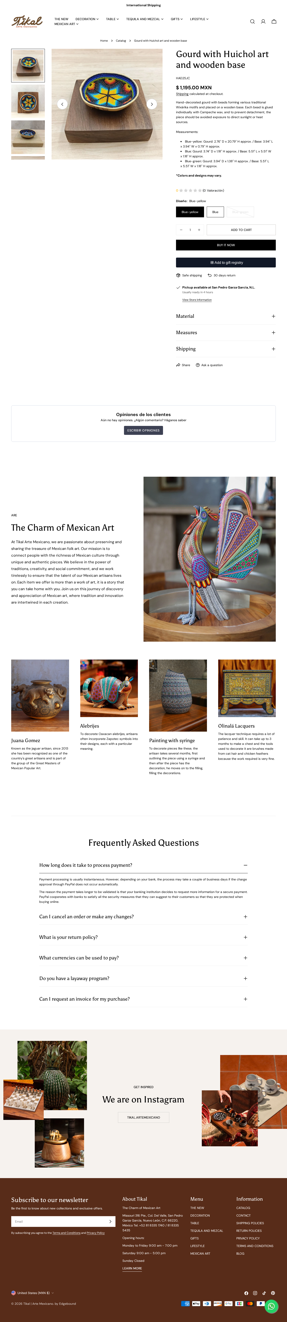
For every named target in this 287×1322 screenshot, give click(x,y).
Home (104, 41)
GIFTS (194, 1238)
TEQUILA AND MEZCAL (206, 1231)
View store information (197, 300)
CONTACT (243, 1215)
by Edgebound (65, 1304)
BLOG (240, 1254)
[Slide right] (151, 104)
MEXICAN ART (200, 1254)
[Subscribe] (110, 1221)
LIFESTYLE (197, 1246)
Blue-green (243, 213)
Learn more (132, 1268)
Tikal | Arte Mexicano (38, 1304)
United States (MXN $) (33, 1293)
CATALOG (243, 1208)
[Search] (252, 21)
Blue (215, 212)
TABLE (194, 1223)
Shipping (182, 94)
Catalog (121, 41)
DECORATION (200, 1215)
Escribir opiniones (143, 430)
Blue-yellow (190, 212)
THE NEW (197, 1208)
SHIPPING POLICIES (250, 1223)
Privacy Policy (96, 1233)
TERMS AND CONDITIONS (254, 1246)
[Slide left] (62, 104)
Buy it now (226, 245)
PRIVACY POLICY (248, 1238)
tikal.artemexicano (143, 1117)
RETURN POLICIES (249, 1231)
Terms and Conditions (66, 1233)
